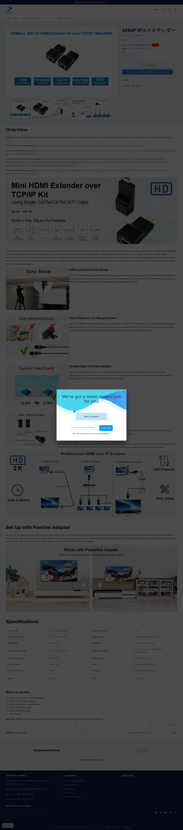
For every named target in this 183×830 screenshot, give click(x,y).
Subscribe (106, 428)
